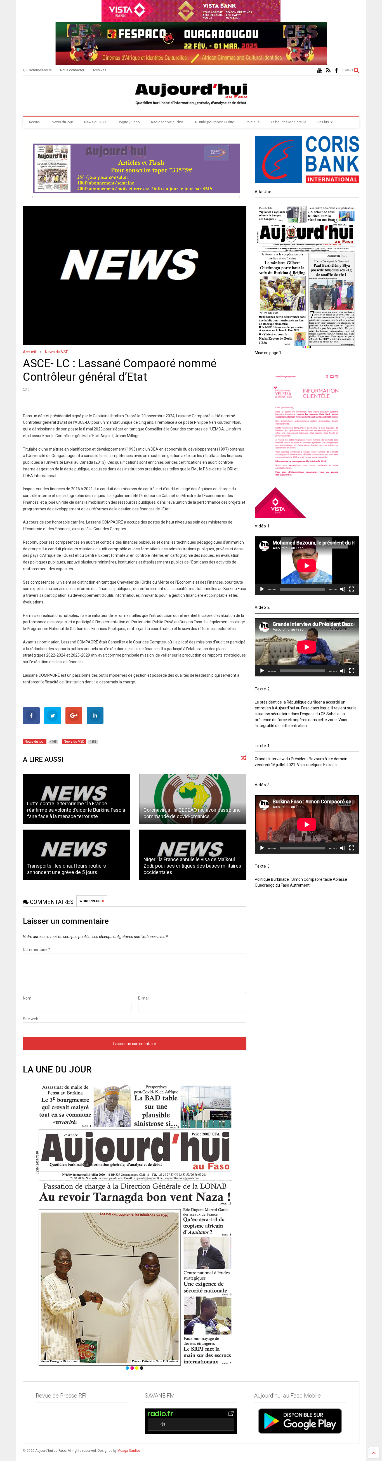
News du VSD (95, 122)
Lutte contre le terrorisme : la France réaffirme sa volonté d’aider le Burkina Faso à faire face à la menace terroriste (76, 810)
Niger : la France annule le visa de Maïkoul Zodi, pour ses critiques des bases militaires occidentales (192, 865)
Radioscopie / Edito (167, 122)
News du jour (62, 122)
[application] (307, 565)
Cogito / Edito (128, 122)
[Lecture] (262, 589)
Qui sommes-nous (37, 70)
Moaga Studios (129, 1451)
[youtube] (319, 70)
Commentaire (36, 949)
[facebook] (336, 70)
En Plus (323, 122)
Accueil (35, 122)
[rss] (328, 70)
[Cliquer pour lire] (192, 799)
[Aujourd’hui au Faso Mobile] (300, 1420)
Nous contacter (72, 70)
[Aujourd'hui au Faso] (191, 93)
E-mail (143, 998)
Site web (30, 1019)
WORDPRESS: (91, 901)
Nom (27, 998)
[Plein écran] (352, 589)
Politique (253, 122)
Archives (99, 70)
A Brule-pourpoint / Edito (214, 122)
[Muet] (343, 589)
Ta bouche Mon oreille (288, 122)
